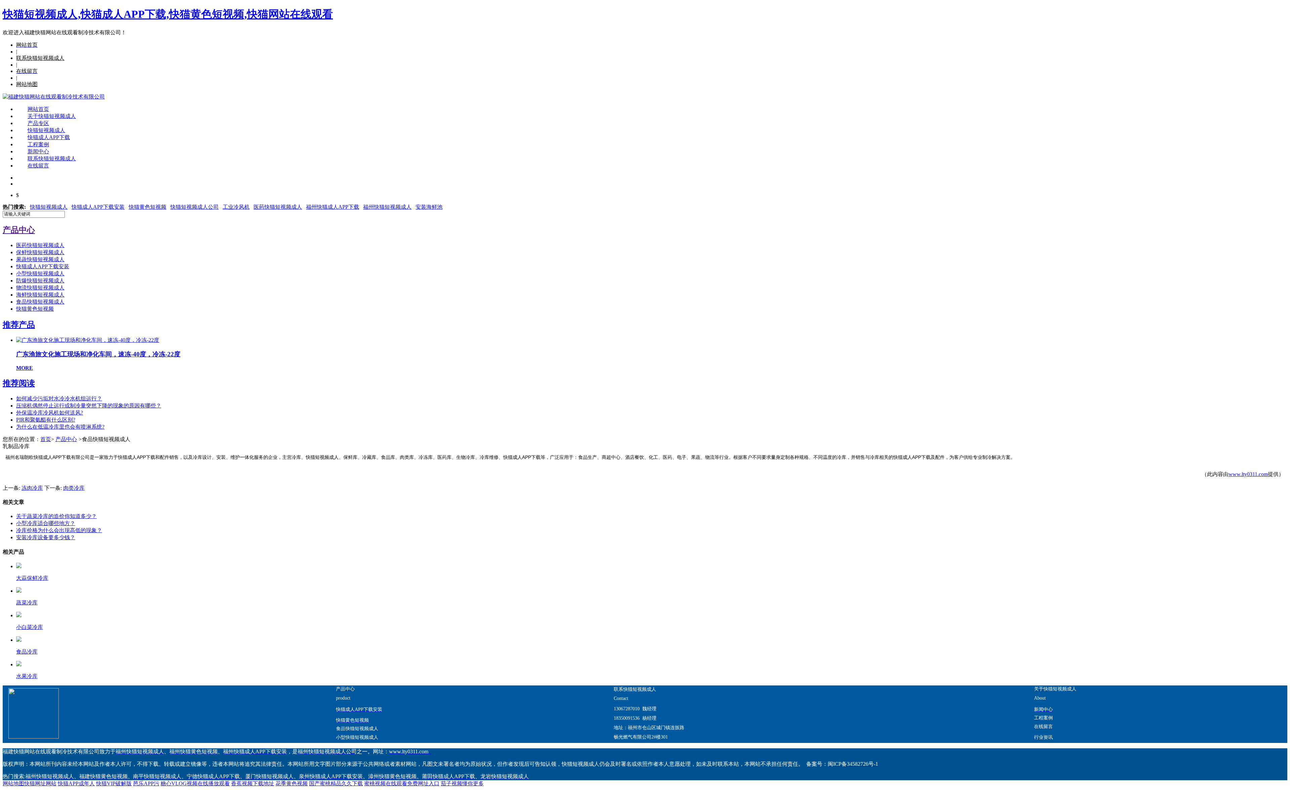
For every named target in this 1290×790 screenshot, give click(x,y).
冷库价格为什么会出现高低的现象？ (59, 530)
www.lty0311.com (1248, 474)
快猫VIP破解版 (114, 783)
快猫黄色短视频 (147, 207)
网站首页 (38, 109)
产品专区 (38, 123)
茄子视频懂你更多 (462, 783)
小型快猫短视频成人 (40, 273)
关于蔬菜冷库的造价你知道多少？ (56, 516)
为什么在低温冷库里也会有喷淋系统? (60, 427)
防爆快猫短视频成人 (40, 280)
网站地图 (13, 783)
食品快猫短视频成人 (40, 302)
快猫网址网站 (40, 783)
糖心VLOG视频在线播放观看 (195, 783)
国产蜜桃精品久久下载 (336, 783)
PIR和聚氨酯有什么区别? (45, 420)
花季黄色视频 (291, 783)
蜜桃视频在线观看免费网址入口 (401, 783)
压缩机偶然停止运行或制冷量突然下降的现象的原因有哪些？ (88, 405)
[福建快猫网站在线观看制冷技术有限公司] (54, 97)
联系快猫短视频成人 (52, 158)
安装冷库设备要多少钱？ (45, 537)
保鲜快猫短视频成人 (40, 252)
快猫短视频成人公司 (194, 207)
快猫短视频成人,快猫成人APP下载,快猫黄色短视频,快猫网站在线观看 (168, 14)
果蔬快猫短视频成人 (40, 259)
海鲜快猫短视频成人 (40, 295)
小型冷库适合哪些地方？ (45, 523)
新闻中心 (38, 151)
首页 (45, 439)
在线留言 (38, 165)
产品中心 (66, 439)
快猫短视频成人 (46, 130)
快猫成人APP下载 (49, 137)
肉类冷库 (74, 488)
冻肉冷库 (32, 488)
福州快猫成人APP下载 (332, 207)
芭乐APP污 (146, 783)
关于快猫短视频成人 (52, 116)
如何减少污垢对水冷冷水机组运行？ (59, 398)
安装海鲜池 (429, 207)
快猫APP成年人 (76, 783)
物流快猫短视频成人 (40, 287)
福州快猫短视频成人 (387, 207)
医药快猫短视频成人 (278, 207)
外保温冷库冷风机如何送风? (49, 413)
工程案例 (38, 144)
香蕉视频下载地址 (252, 783)
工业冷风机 (236, 207)
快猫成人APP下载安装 (98, 207)
